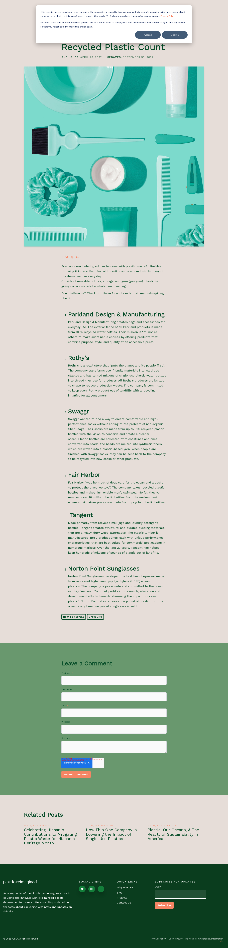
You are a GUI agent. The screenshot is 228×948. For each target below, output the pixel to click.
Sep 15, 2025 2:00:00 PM (38, 825)
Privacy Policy (167, 16)
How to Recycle (73, 617)
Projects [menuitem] (122, 897)
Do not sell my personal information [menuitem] (204, 939)
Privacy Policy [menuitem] (159, 939)
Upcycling (95, 617)
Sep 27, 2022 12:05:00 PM (162, 825)
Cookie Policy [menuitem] (176, 939)
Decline (175, 34)
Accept (148, 34)
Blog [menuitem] (119, 892)
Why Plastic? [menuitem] (125, 887)
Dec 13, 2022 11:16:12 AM (99, 825)
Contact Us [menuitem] (124, 902)
